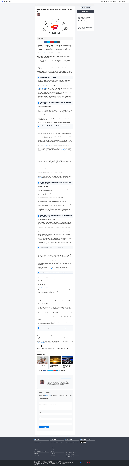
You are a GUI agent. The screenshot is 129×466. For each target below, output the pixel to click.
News (68, 348)
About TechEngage (38, 442)
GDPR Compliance (54, 453)
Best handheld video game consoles (72, 450)
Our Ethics (52, 449)
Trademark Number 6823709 (60, 462)
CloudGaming (44, 348)
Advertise (36, 447)
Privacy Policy (53, 455)
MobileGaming (63, 348)
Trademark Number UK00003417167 (41, 463)
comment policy (48, 395)
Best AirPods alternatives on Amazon (72, 442)
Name (40, 412)
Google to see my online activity (57, 268)
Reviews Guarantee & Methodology (56, 442)
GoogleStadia (58, 348)
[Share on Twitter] (48, 42)
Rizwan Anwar (50, 378)
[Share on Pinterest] (52, 42)
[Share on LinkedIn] (55, 42)
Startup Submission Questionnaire (40, 451)
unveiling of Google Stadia (44, 52)
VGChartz (46, 145)
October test (64, 277)
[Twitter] (83, 462)
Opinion (39, 350)
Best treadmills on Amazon (70, 456)
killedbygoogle (41, 342)
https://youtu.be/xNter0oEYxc (43, 287)
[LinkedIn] (85, 462)
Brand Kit (36, 453)
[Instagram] (87, 462)
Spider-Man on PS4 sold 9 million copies (48, 146)
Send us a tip (37, 449)
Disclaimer (52, 451)
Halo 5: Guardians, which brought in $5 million (62, 154)
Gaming (49, 348)
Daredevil (40, 177)
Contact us (37, 455)
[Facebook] (80, 462)
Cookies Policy (53, 447)
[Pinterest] (89, 462)
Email (40, 417)
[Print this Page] (58, 42)
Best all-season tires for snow (70, 452)
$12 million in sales (63, 149)
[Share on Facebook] (45, 42)
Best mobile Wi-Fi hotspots (70, 454)
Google (53, 348)
